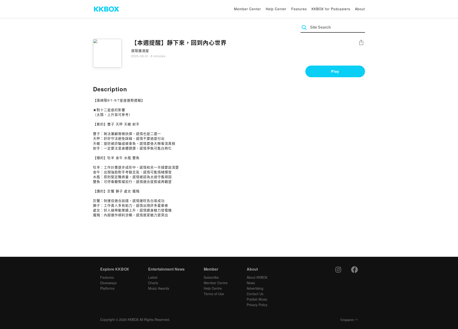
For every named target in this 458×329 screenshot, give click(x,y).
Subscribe (211, 277)
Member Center (247, 8)
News (251, 282)
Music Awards (158, 288)
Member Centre (216, 282)
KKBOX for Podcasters (331, 8)
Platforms (107, 288)
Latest (152, 277)
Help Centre (213, 288)
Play (335, 71)
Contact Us (255, 293)
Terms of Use (214, 293)
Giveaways (108, 282)
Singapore (347, 320)
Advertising (255, 288)
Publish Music (257, 299)
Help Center (276, 8)
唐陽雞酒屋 (140, 50)
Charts (153, 282)
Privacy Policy (257, 304)
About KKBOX (257, 277)
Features (299, 8)
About (360, 8)
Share (361, 43)
